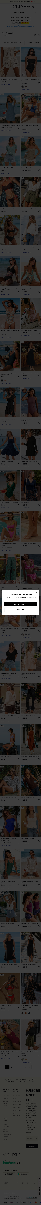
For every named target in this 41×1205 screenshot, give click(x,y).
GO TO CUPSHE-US (20, 604)
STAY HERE (20, 610)
